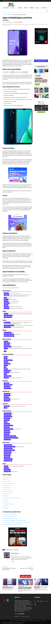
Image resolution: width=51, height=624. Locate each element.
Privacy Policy (17, 620)
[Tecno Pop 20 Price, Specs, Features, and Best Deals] (41, 582)
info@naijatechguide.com (24, 616)
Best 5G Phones (7, 481)
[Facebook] (33, 22)
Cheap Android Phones (9, 483)
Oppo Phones (7, 493)
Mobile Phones (9, 14)
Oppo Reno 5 (7, 485)
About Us (39, 620)
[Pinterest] (38, 22)
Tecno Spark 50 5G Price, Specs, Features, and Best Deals (8, 587)
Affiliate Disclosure (24, 620)
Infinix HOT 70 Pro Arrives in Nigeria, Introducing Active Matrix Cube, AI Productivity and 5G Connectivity (25, 588)
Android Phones (8, 549)
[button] (47, 10)
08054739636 (21, 613)
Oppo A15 (6, 499)
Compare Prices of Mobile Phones (12, 497)
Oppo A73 (6, 506)
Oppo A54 (6, 501)
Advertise (12, 620)
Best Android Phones (9, 491)
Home (3, 14)
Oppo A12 (6, 495)
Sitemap (34, 620)
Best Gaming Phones (9, 503)
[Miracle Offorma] (7, 557)
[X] (35, 22)
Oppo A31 (6, 508)
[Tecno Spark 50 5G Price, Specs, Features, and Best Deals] (9, 582)
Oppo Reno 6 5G (8, 477)
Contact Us (44, 620)
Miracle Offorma (18, 22)
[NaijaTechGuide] (10, 4)
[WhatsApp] (41, 22)
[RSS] (44, 601)
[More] (47, 22)
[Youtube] (35, 604)
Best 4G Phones (7, 489)
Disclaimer (30, 620)
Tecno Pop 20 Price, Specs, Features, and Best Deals (40, 587)
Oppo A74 (6, 479)
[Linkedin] (44, 22)
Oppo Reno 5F (7, 487)
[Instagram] (13, 561)
